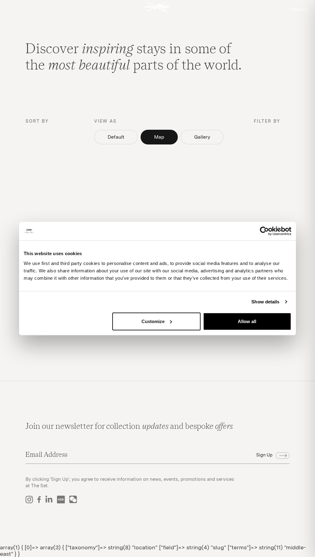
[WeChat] (73, 499)
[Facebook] (39, 499)
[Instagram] (29, 499)
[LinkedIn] (49, 499)
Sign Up (264, 454)
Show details (265, 301)
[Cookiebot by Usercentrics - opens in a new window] (264, 231)
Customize (153, 321)
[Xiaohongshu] (61, 499)
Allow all (247, 321)
